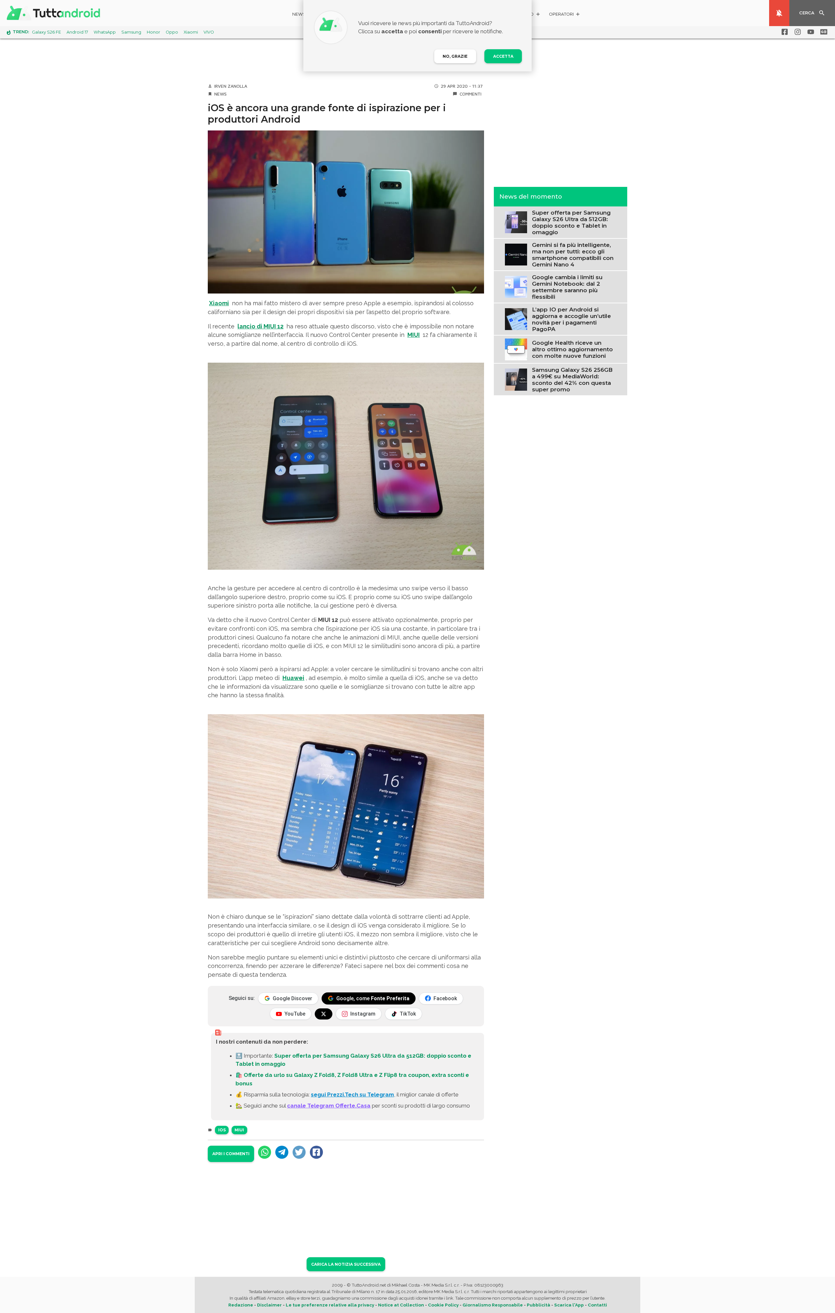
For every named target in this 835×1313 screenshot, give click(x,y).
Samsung (131, 32)
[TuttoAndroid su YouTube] (809, 31)
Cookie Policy (443, 1304)
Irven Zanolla (230, 86)
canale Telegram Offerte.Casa (329, 1105)
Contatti (597, 1304)
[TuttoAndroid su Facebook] (783, 31)
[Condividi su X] (299, 1152)
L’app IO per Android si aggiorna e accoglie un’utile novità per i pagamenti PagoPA (571, 319)
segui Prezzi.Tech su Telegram (352, 1094)
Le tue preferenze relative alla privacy (330, 1304)
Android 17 (77, 32)
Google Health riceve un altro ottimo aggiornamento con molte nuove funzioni (572, 349)
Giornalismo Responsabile (493, 1304)
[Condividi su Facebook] (316, 1152)
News (299, 14)
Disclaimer (269, 1304)
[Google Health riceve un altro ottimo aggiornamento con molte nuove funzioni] (516, 348)
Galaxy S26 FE (46, 32)
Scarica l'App (569, 1304)
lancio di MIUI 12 (260, 326)
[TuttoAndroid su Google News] (822, 31)
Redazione (240, 1304)
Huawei (293, 677)
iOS (222, 1129)
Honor (153, 32)
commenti (470, 94)
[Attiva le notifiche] (779, 13)
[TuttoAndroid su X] (323, 1013)
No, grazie (455, 56)
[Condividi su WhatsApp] (264, 1152)
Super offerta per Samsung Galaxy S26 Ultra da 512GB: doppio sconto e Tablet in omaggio (571, 222)
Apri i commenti (231, 1153)
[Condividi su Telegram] (281, 1152)
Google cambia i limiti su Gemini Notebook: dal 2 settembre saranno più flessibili (567, 287)
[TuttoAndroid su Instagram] (796, 31)
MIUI (413, 334)
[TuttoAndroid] (55, 13)
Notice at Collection (401, 1304)
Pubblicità (538, 1304)
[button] (565, 15)
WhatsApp (105, 32)
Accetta (503, 56)
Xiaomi (191, 32)
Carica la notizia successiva (346, 1264)
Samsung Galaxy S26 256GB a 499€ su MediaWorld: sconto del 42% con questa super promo (572, 379)
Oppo (172, 32)
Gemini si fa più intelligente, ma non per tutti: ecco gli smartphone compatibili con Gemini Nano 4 (573, 254)
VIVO (209, 32)
